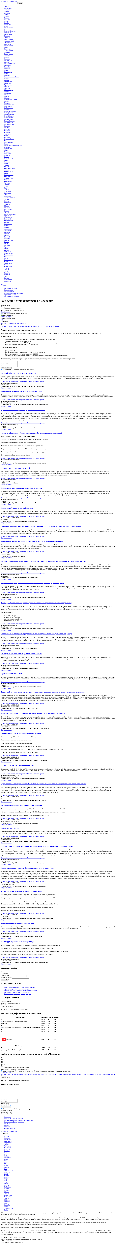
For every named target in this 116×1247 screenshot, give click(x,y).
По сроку (10, 323)
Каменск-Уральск (9, 63)
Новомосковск (8, 117)
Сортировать (5, 321)
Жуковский (7, 52)
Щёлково (7, 207)
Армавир (7, 13)
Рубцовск (7, 160)
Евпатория (7, 44)
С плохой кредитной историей (16, 326)
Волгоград (7, 32)
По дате (24, 323)
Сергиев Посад (9, 175)
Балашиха (7, 19)
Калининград (8, 240)
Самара (6, 166)
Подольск (7, 147)
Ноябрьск (7, 129)
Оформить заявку (6, 388)
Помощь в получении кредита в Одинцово (17, 994)
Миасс (6, 95)
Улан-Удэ (7, 273)
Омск (6, 135)
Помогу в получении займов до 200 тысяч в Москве (21, 654)
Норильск (7, 127)
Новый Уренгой (9, 116)
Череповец (7, 225)
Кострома (7, 245)
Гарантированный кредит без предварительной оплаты (23, 410)
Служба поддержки (10, 1128)
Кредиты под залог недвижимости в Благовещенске (20, 990)
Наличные (52, 326)
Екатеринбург (8, 45)
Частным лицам (9, 291)
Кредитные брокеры (10, 288)
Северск (6, 173)
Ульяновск (7, 191)
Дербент (7, 37)
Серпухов (7, 176)
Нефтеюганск (8, 108)
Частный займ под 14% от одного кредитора (18, 373)
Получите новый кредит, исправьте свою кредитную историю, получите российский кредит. (37, 846)
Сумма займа (5, 972)
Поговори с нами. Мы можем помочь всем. (18, 765)
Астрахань (7, 230)
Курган (6, 247)
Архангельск (8, 229)
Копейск (7, 78)
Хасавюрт (7, 199)
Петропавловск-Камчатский (13, 145)
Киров (6, 243)
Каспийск (7, 67)
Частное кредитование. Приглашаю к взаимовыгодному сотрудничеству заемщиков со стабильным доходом (43, 561)
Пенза (6, 258)
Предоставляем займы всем (11, 674)
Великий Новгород (10, 31)
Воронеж (7, 36)
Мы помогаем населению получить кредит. (18, 923)
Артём (6, 14)
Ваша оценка (5, 1103)
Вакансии (7, 1123)
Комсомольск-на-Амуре (11, 77)
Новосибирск (8, 119)
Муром (6, 96)
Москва (6, 227)
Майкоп (6, 91)
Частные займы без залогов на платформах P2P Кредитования (37, 1074)
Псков (6, 150)
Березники (7, 24)
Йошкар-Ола (8, 60)
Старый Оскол (8, 178)
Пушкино (7, 152)
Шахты (6, 206)
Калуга (6, 242)
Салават (6, 165)
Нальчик (7, 101)
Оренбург (7, 137)
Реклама (6, 1125)
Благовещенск (8, 28)
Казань (6, 62)
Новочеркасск (8, 122)
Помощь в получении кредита (13, 293)
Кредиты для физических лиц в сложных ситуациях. (21, 488)
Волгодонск (8, 34)
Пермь (6, 144)
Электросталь (8, 209)
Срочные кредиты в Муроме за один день (17, 989)
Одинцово (7, 132)
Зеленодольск (8, 54)
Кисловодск (8, 72)
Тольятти (7, 184)
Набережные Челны (10, 99)
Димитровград (8, 39)
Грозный (7, 237)
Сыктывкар (8, 181)
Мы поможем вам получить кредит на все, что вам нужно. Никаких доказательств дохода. (36, 634)
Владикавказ (8, 279)
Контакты (7, 1126)
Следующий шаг (6, 1072)
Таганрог (7, 183)
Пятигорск (7, 153)
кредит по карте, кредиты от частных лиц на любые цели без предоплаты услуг (32, 583)
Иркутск (7, 59)
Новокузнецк (8, 113)
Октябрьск (7, 134)
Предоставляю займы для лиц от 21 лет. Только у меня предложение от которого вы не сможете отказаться (43, 784)
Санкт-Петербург (9, 168)
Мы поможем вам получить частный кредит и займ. (21, 391)
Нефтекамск (8, 106)
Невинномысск (9, 104)
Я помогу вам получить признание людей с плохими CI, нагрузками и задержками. (34, 713)
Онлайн (46, 326)
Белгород (7, 232)
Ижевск (6, 57)
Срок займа (4, 973)
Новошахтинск (9, 124)
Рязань (6, 163)
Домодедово (8, 42)
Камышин (7, 65)
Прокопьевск (8, 148)
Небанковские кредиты (11, 296)
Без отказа (29, 326)
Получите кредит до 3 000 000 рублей (15, 468)
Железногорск (8, 50)
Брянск (6, 233)
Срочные (3, 326)
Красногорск (8, 81)
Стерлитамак (8, 224)
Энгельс (6, 212)
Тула (5, 188)
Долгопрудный (9, 41)
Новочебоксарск (9, 121)
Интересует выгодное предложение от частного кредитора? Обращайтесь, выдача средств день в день (41, 526)
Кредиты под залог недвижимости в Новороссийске (99, 1074)
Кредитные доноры (10, 294)
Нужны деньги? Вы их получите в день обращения (21, 733)
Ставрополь (8, 266)
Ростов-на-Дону (9, 158)
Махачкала (7, 93)
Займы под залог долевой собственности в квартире (21, 891)
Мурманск (7, 251)
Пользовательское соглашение (13, 1118)
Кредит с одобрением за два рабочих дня (17, 508)
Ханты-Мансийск (9, 198)
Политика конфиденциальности (14, 1122)
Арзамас (7, 11)
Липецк (6, 250)
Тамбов (6, 269)
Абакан (6, 6)
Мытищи (7, 98)
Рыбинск (7, 162)
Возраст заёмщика (6, 977)
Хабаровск (7, 196)
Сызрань (7, 180)
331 (2, 320)
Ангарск (7, 10)
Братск (6, 29)
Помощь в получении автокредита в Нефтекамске (19, 987)
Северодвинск (8, 171)
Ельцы (6, 47)
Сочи (6, 265)
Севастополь (8, 263)
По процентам (17, 323)
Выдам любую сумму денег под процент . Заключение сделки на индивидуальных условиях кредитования (42, 692)
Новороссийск (8, 255)
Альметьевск (8, 8)
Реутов (6, 157)
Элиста (6, 211)
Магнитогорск (8, 90)
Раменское (7, 155)
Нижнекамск (8, 109)
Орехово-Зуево (9, 139)
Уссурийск (7, 193)
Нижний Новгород (10, 111)
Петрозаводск (8, 260)
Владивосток (8, 217)
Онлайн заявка (5, 312)
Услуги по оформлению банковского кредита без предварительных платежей (31, 433)
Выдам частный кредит (10, 828)
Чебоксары (7, 274)
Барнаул (6, 21)
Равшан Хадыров (6, 316)
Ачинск (6, 16)
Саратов (6, 170)
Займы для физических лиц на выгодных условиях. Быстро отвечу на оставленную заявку (36, 603)
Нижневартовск (9, 253)
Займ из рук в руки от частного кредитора (17, 942)
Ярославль (7, 215)
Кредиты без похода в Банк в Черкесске (16, 992)
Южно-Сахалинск (9, 214)
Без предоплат (8, 290)
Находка (7, 103)
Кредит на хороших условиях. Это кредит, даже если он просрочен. (27, 868)
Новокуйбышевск (9, 114)
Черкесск (7, 204)
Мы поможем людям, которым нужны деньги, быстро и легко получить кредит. (32, 541)
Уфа (5, 194)
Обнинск (7, 130)
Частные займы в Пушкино (9, 1074)
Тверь (6, 271)
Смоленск (7, 222)
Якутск (6, 278)
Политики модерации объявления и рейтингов (18, 1120)
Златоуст (7, 55)
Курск (6, 248)
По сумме (4, 323)
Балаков (6, 18)
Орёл (6, 256)
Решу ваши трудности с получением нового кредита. (21, 805)
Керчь (6, 70)
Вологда (6, 235)
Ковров (6, 73)
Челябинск (7, 202)
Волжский (7, 219)
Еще (57, 326)
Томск (6, 186)
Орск (6, 140)
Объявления (4, 325)
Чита (5, 276)
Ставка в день (5, 975)
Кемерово (7, 68)
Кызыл (6, 86)
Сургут (6, 268)
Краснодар (7, 83)
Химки (6, 201)
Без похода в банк (38, 326)
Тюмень (6, 189)
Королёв (7, 80)
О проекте (7, 1117)
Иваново (7, 238)
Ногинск (7, 126)
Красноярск (8, 85)
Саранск (7, 261)
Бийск (6, 26)
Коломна (7, 75)
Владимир (7, 281)
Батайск (6, 23)
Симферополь (8, 220)
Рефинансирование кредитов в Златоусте (69, 1074)
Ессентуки (7, 49)
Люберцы (7, 88)
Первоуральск (8, 142)
